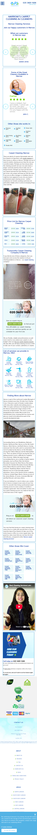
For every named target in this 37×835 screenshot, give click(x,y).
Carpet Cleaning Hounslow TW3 (7, 552)
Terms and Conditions (19, 775)
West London (19, 801)
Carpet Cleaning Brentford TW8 (7, 568)
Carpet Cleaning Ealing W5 (28, 567)
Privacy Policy (19, 779)
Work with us (19, 768)
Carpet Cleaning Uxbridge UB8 (7, 577)
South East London (19, 798)
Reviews (19, 758)
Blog (19, 772)
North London (19, 791)
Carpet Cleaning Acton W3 (28, 552)
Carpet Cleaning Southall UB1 (8, 560)
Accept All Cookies (9, 830)
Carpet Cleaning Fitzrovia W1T (28, 560)
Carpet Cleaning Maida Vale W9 (18, 577)
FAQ (19, 762)
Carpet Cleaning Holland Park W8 (18, 560)
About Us (19, 755)
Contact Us (19, 765)
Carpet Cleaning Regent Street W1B (18, 552)
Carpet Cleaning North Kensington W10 (18, 569)
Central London (19, 808)
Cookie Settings (7, 827)
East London (19, 805)
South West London (19, 795)
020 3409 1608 (29, 3)
